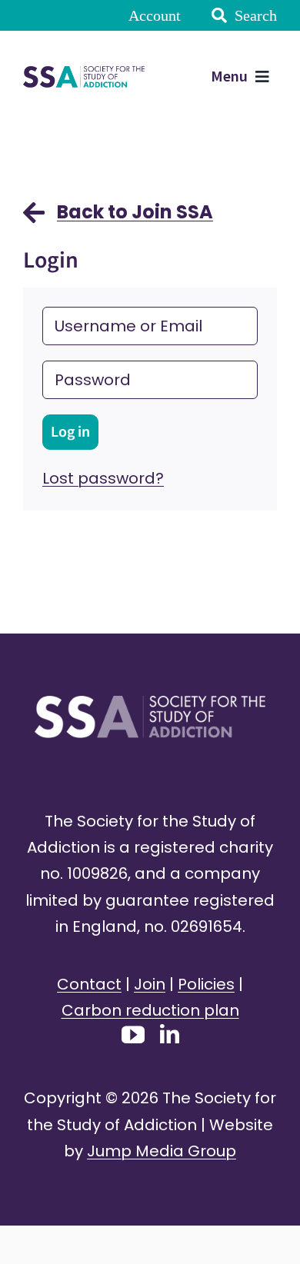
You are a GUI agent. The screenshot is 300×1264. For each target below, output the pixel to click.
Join (149, 984)
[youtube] (133, 1034)
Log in (70, 432)
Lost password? (103, 478)
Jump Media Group (161, 1151)
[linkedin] (169, 1033)
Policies (206, 984)
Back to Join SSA (135, 212)
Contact (89, 984)
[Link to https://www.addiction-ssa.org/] (34, 220)
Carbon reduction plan (150, 1010)
